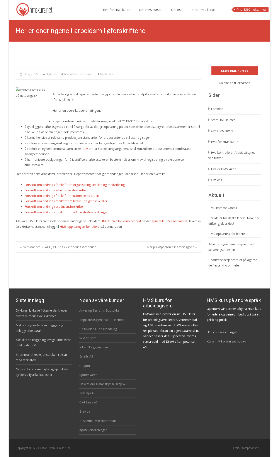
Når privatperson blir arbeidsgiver (172, 247)
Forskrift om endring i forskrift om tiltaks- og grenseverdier (65, 201)
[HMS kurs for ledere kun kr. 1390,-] (31, 8)
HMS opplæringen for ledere (80, 226)
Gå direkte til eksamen (234, 83)
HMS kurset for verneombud (121, 221)
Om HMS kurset (150, 10)
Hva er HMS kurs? (223, 169)
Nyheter (51, 74)
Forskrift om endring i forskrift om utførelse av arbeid (62, 196)
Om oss (176, 10)
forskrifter (71, 74)
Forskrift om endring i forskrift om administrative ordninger (65, 212)
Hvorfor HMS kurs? (116, 10)
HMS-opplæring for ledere (226, 234)
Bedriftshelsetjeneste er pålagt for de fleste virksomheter (232, 262)
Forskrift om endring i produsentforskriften (54, 206)
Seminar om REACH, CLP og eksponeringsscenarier (57, 247)
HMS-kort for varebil (222, 208)
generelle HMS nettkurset (169, 221)
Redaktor (106, 74)
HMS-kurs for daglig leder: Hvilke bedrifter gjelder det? (233, 221)
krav (85, 149)
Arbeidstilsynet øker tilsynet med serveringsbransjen (231, 247)
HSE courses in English (222, 332)
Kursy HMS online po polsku (226, 341)
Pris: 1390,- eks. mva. (251, 9)
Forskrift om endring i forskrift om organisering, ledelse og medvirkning (74, 185)
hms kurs (86, 74)
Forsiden (217, 109)
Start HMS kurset (204, 10)
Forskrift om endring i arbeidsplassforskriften (56, 190)
